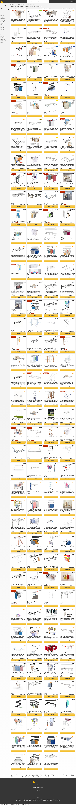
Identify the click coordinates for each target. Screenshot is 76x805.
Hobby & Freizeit (18, 800)
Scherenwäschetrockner (30, 4)
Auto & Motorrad (18, 799)
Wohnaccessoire (15, 4)
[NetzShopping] (5, 1)
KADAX (3, 20)
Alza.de (3, 39)
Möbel (27, 800)
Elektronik (54, 799)
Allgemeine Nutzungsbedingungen (38, 787)
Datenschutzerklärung (38, 788)
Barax (2, 42)
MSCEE (3, 29)
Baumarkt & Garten (32, 799)
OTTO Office (4, 37)
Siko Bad (3, 36)
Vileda (2, 17)
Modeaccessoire (35, 800)
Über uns (38, 784)
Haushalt (58, 799)
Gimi (2, 26)
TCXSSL (3, 18)
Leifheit (3, 24)
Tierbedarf (51, 800)
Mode (30, 800)
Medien (24, 800)
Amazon (3, 34)
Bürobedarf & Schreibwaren (47, 799)
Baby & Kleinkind (25, 799)
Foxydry (3, 27)
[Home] (10, 4)
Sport (48, 800)
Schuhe (40, 800)
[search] (47, 1)
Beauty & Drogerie (39, 799)
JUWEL (3, 21)
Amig (2, 23)
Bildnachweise (38, 790)
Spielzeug (44, 800)
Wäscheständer (21, 4)
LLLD (2, 15)
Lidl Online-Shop (4, 40)
